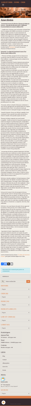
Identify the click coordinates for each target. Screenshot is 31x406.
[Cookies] (3, 402)
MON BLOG (5, 276)
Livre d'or (5, 366)
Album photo (5, 363)
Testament (12, 47)
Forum (4, 370)
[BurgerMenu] (3, 4)
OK (28, 281)
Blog (3, 356)
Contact (4, 359)
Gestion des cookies (15, 404)
